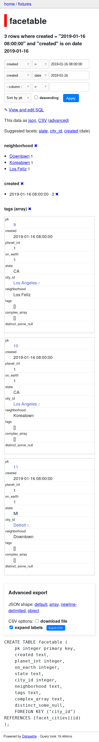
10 (15, 346)
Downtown (20, 156)
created (71, 131)
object (33, 610)
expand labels (28, 627)
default (41, 604)
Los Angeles (25, 283)
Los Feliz (18, 169)
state (43, 131)
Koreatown (20, 162)
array (54, 604)
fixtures (24, 4)
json (32, 120)
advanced (58, 120)
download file (53, 621)
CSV (42, 120)
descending (49, 97)
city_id (56, 131)
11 (15, 467)
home (9, 4)
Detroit (19, 525)
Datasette (29, 736)
